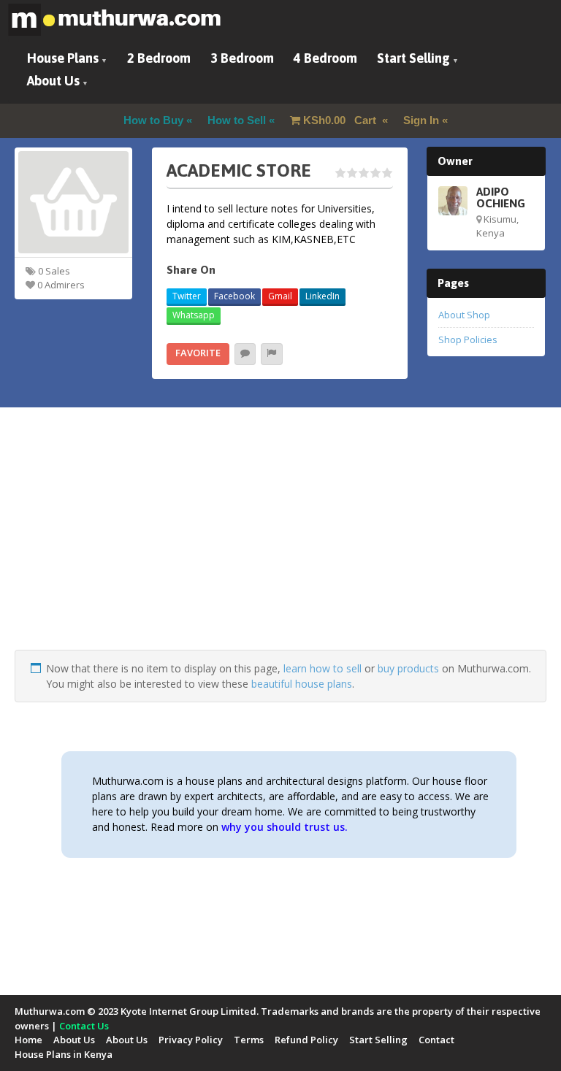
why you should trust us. (284, 827)
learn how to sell (322, 668)
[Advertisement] (280, 547)
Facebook (234, 296)
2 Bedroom (159, 58)
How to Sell (236, 120)
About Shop (464, 314)
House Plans (63, 58)
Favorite (198, 352)
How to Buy (153, 120)
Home (28, 1039)
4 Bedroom (325, 58)
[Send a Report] (271, 354)
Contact (436, 1039)
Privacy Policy (191, 1039)
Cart (341, 120)
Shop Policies (467, 339)
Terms (249, 1039)
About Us (53, 80)
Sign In (421, 120)
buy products (408, 668)
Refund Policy (306, 1039)
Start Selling (413, 58)
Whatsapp (193, 315)
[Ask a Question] (245, 354)
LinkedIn (322, 296)
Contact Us (84, 1025)
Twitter (186, 296)
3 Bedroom (242, 58)
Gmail (280, 296)
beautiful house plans (301, 684)
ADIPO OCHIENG (500, 197)
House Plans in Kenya (63, 1054)
